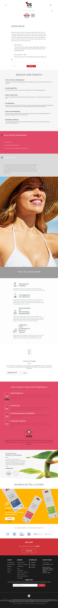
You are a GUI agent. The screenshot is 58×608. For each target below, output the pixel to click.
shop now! (29, 550)
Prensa (8, 568)
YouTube (33, 567)
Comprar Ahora (10, 519)
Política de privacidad (40, 603)
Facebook (33, 562)
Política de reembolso (18, 603)
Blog (18, 568)
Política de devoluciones (22, 576)
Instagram (33, 564)
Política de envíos (21, 574)
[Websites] (50, 5)
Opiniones (9, 566)
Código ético (20, 570)
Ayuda (8, 572)
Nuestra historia (21, 562)
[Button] (51, 10)
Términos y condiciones (22, 564)
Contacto (9, 570)
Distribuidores (20, 566)
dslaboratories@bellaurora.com (48, 564)
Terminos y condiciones (22, 572)
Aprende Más (9, 468)
